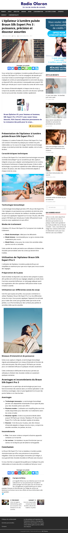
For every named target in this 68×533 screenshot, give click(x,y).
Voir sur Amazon (36, 126)
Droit (10, 11)
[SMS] (26, 68)
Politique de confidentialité (9, 519)
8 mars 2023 (7, 36)
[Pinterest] (16, 68)
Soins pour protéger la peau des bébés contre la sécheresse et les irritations (55, 148)
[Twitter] (12, 68)
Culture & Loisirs (50, 11)
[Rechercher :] (56, 207)
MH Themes (45, 531)
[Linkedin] (19, 68)
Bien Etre (16, 11)
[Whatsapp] (29, 68)
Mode (29, 11)
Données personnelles (8, 523)
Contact (3, 15)
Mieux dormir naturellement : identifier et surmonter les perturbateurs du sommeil (54, 122)
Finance (3, 11)
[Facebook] (9, 68)
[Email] (23, 68)
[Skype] (36, 68)
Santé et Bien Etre (24, 36)
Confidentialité (14, 15)
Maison (23, 11)
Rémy (14, 36)
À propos (60, 11)
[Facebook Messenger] (33, 68)
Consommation (38, 11)
